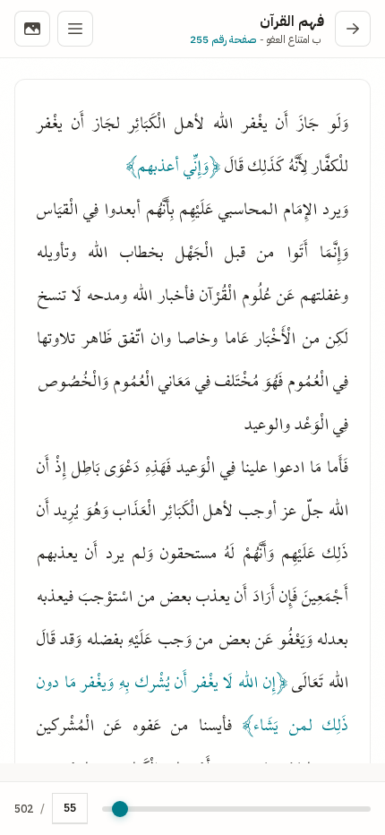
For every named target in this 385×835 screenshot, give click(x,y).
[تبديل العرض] (32, 29)
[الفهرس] (75, 29)
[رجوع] (353, 29)
